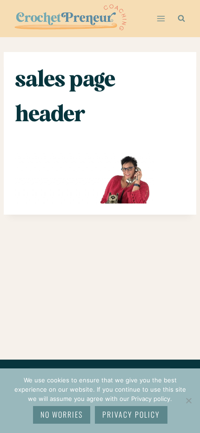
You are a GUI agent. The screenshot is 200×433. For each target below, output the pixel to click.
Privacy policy (131, 414)
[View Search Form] (181, 18)
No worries (61, 414)
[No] (188, 400)
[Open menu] (160, 18)
